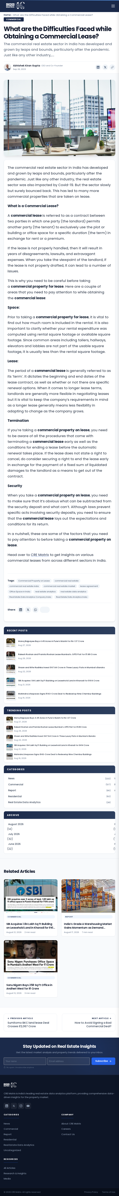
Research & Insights (15, 1173)
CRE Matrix (40, 554)
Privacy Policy (91, 1192)
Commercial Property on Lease (34, 580)
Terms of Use (108, 1192)
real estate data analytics (73, 591)
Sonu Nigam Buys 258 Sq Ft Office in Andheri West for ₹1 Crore (29, 986)
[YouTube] (28, 1106)
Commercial (13, 19)
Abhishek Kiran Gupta (26, 65)
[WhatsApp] (35, 610)
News (59, 778)
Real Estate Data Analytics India (71, 597)
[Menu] (113, 6)
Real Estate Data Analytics (59, 802)
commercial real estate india (24, 586)
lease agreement (89, 586)
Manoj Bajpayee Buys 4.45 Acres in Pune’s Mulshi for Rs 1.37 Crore (45, 718)
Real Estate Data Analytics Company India (30, 597)
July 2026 (14, 834)
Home (7, 15)
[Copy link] (112, 67)
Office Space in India (19, 591)
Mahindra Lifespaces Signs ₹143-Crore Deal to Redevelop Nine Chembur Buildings (53, 754)
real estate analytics (45, 591)
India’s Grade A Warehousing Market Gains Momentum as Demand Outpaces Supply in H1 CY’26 (88, 927)
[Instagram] (21, 1106)
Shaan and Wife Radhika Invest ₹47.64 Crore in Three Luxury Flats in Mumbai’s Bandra (54, 736)
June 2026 (14, 844)
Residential (59, 796)
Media (7, 1178)
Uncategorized (12, 1150)
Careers (66, 1128)
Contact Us (68, 1134)
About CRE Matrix (71, 1123)
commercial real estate (67, 580)
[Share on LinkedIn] (98, 67)
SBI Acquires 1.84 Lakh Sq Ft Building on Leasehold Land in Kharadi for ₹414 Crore (51, 745)
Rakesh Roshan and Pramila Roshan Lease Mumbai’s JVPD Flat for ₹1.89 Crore (50, 727)
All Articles (9, 1168)
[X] (28, 610)
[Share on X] (105, 67)
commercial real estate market (59, 586)
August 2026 (16, 824)
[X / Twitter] (14, 1106)
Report (59, 790)
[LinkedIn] (21, 610)
